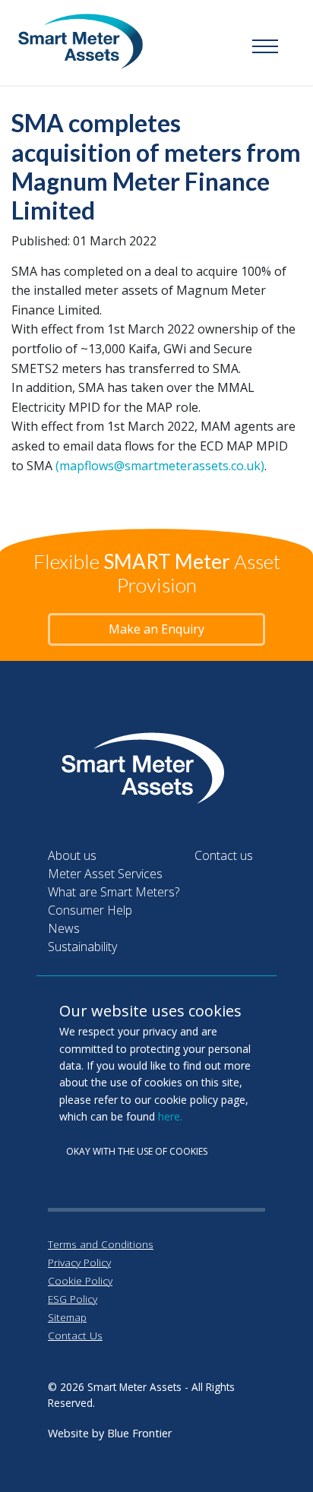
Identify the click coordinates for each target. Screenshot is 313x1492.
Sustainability (82, 946)
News (64, 928)
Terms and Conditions (100, 1244)
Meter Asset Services (105, 873)
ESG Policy (72, 1298)
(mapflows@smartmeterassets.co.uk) (159, 465)
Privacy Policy (79, 1262)
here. (170, 1116)
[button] (265, 47)
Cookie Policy (80, 1280)
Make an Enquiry (156, 629)
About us (72, 855)
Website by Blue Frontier (110, 1433)
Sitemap (67, 1317)
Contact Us (75, 1335)
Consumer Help (90, 910)
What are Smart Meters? (113, 892)
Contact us (223, 855)
